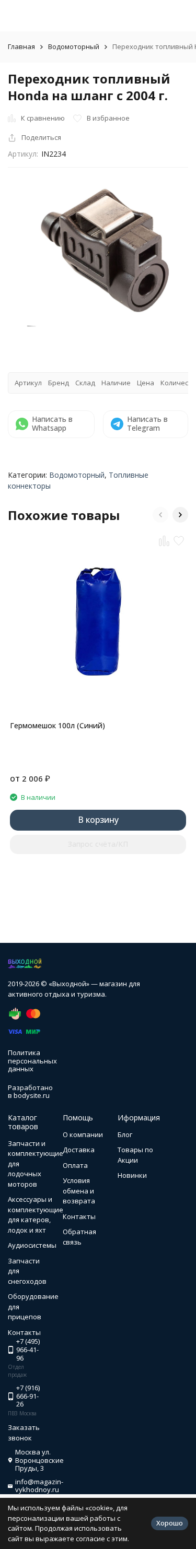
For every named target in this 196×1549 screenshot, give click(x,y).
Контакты (79, 1216)
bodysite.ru (32, 1095)
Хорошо (169, 1523)
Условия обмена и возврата (79, 1190)
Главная (21, 46)
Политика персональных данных (32, 1060)
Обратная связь (79, 1237)
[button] (160, 515)
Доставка (79, 1149)
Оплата (75, 1165)
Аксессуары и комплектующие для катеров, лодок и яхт (35, 1215)
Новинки (132, 1175)
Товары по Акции (135, 1155)
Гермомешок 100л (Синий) (57, 725)
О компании (83, 1134)
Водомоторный (73, 46)
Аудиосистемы (32, 1245)
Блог (125, 1134)
